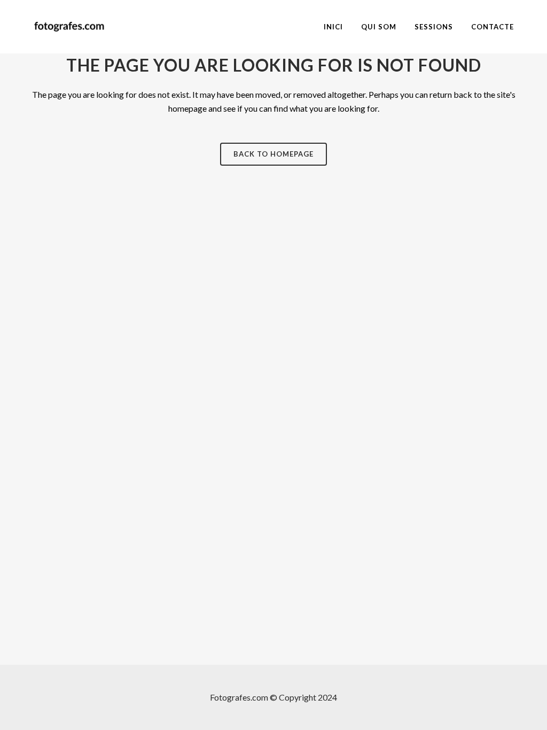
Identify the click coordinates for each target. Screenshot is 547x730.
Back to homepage (273, 154)
